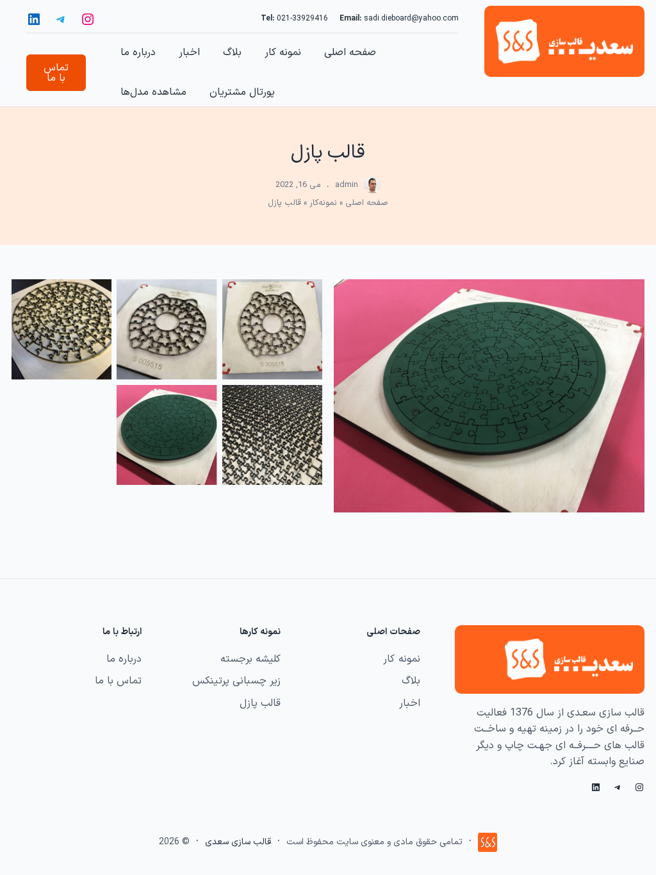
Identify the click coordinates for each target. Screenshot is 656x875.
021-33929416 (302, 18)
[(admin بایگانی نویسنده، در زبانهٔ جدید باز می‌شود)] (372, 191)
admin (346, 185)
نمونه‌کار (323, 203)
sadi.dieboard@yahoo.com (411, 18)
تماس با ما (56, 73)
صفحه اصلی (366, 203)
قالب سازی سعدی (238, 842)
